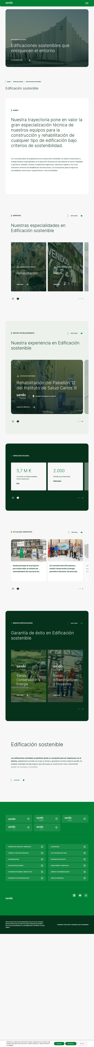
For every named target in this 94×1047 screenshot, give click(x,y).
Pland (68, 924)
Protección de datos (12, 923)
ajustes (11, 1045)
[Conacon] (75, 819)
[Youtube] (80, 895)
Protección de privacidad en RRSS (31, 923)
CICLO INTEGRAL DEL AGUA (59, 853)
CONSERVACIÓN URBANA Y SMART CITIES (20, 871)
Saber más (20, 284)
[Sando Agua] (19, 827)
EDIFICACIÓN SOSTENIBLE (15, 865)
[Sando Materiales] (47, 827)
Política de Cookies (36, 922)
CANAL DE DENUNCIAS (57, 878)
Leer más (17, 780)
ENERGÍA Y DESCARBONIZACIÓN (60, 871)
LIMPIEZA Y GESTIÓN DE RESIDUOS (18, 853)
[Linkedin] (74, 895)
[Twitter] (86, 895)
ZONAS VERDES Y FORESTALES (60, 865)
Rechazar (71, 1043)
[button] (18, 299)
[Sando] (12, 3)
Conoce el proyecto (23, 407)
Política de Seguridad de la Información (19, 925)
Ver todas (74, 623)
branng (86, 924)
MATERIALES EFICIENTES (58, 859)
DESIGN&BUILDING (13, 859)
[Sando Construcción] (47, 819)
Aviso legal (9, 922)
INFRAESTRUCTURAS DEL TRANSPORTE (19, 846)
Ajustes (82, 1043)
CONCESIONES (55, 846)
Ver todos (74, 215)
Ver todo (74, 532)
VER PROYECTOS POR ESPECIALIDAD (18, 878)
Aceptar (59, 1043)
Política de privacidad (21, 922)
